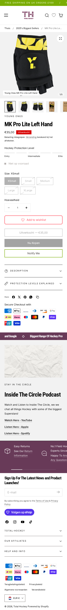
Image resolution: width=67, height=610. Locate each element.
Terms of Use (42, 500)
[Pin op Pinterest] (25, 297)
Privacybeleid (35, 584)
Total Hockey (20, 606)
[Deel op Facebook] (13, 297)
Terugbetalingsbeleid (14, 584)
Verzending (31, 137)
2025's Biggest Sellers (27, 28)
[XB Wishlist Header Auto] (54, 15)
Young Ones (13, 116)
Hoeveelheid (11, 199)
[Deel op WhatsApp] (31, 297)
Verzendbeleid (38, 589)
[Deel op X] (19, 297)
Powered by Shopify (38, 606)
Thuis (7, 28)
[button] (6, 15)
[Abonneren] (58, 492)
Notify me (33, 253)
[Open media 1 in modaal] (60, 39)
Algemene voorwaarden (15, 589)
